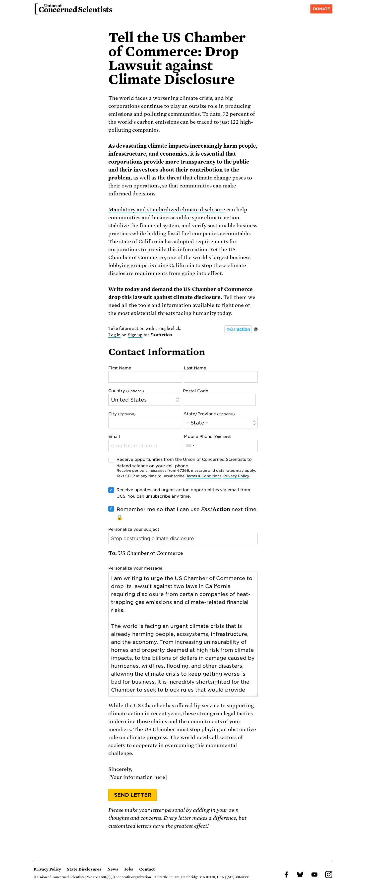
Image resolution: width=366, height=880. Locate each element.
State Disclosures (84, 869)
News (112, 869)
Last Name (195, 368)
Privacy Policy (236, 476)
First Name (119, 368)
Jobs (128, 869)
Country (126, 390)
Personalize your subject (133, 529)
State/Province (209, 413)
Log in (114, 335)
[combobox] (190, 445)
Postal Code (195, 391)
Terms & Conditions (203, 476)
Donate (321, 9)
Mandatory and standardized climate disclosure (166, 210)
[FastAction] (238, 329)
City (122, 413)
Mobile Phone (207, 436)
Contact (147, 869)
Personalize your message (135, 568)
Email (114, 436)
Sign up (135, 335)
